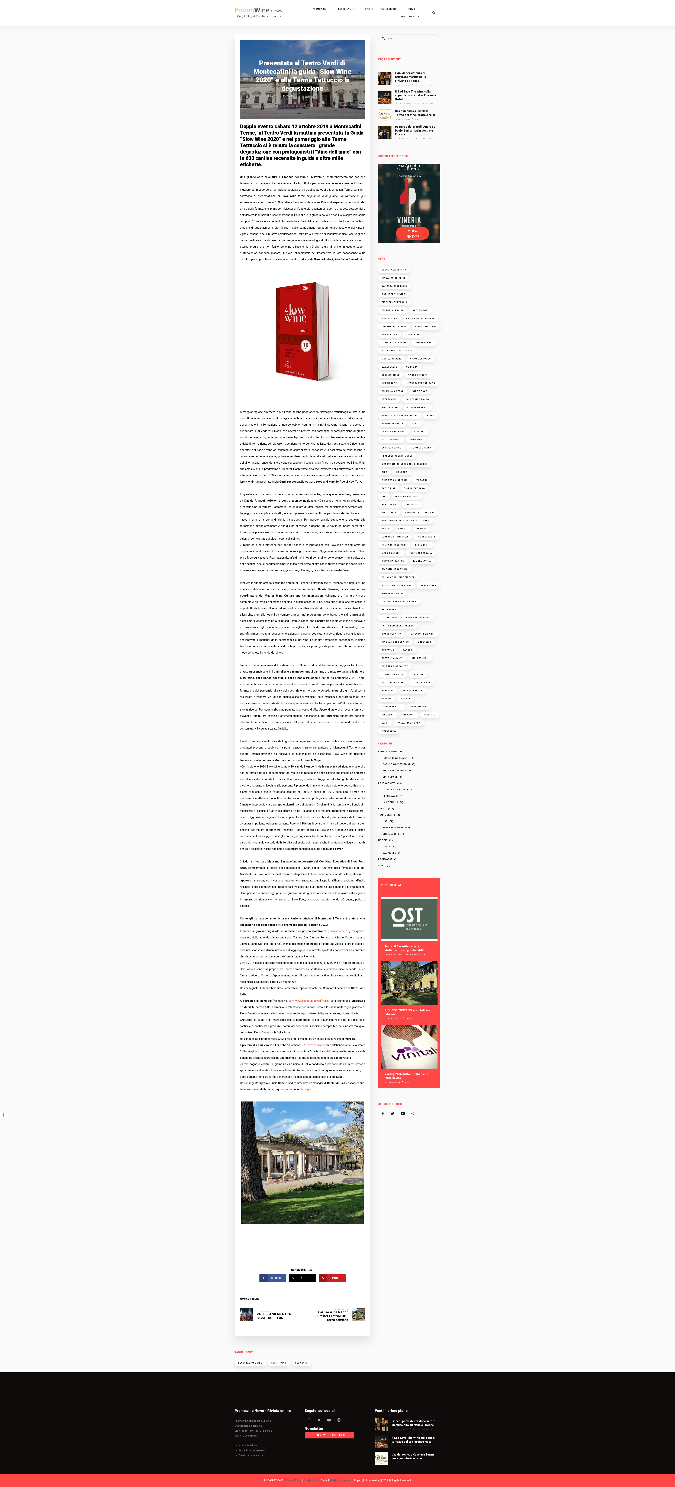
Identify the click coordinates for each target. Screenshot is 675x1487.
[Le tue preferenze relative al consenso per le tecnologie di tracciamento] (3, 1115)
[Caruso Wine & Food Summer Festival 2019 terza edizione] (358, 1314)
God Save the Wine (425, 103)
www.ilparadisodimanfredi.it (312, 1000)
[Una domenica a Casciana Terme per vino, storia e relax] (384, 115)
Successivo (341, 1309)
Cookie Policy (311, 1480)
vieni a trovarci (412, 233)
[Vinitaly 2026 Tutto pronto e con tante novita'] (409, 1046)
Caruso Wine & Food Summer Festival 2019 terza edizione (332, 1316)
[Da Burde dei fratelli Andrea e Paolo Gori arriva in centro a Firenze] (384, 132)
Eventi (369, 9)
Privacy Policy (293, 1480)
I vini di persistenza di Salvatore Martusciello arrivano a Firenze (410, 76)
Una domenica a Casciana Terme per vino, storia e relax (415, 113)
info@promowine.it (341, 1480)
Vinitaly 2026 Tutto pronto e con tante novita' (406, 1076)
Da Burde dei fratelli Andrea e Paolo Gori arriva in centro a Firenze (415, 130)
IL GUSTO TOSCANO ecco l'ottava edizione (407, 1012)
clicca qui (306, 1089)
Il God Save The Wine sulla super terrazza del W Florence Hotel (415, 95)
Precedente (264, 1311)
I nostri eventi (346, 9)
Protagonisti (388, 9)
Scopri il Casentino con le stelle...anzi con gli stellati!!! (404, 948)
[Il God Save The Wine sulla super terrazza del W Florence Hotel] (384, 97)
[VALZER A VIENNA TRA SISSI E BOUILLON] (246, 1314)
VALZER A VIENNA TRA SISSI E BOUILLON (274, 1316)
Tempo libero (408, 16)
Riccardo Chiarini (265, 96)
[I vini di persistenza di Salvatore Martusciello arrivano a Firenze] (384, 78)
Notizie (411, 9)
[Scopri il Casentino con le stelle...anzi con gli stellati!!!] (409, 919)
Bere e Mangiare (423, 85)
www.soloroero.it (339, 931)
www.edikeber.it (318, 1045)
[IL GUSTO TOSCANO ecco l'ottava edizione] (409, 983)
